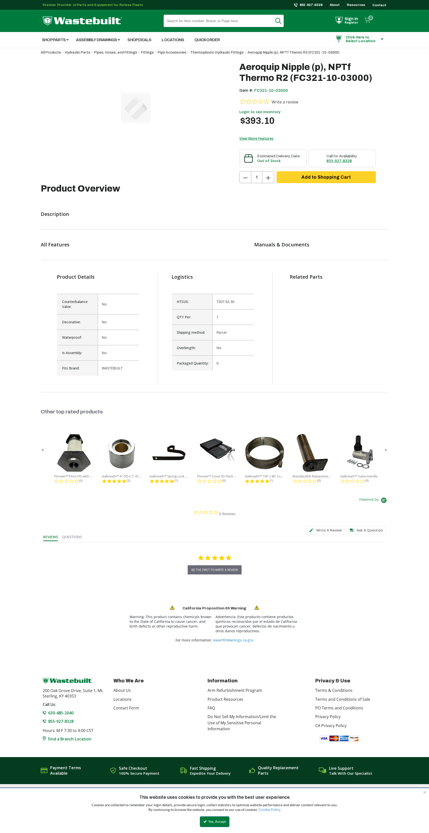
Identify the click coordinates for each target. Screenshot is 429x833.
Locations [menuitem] (173, 40)
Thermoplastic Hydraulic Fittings (217, 52)
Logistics (182, 276)
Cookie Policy (269, 810)
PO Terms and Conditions (339, 708)
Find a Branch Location (69, 739)
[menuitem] (53, 40)
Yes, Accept (217, 822)
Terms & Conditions (334, 690)
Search (281, 21)
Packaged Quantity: (193, 363)
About (335, 5)
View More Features (256, 138)
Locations (122, 699)
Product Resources (225, 699)
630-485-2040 (60, 713)
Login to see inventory (260, 111)
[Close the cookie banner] (425, 792)
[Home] (82, 21)
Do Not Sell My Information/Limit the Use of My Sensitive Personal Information (242, 723)
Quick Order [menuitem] (207, 40)
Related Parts (306, 276)
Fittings (147, 52)
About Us (122, 690)
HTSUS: (183, 301)
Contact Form (126, 708)
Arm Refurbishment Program (235, 690)
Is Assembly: (72, 352)
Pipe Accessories (172, 52)
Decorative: (71, 322)
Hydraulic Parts (77, 52)
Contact (379, 5)
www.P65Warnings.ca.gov (233, 640)
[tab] (325, 530)
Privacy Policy (328, 716)
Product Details (76, 276)
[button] (43, 450)
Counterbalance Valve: (75, 304)
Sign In (351, 19)
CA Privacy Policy (331, 725)
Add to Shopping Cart (326, 177)
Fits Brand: (70, 368)
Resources (356, 5)
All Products (51, 52)
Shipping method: (191, 332)
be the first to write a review (214, 570)
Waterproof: (72, 337)
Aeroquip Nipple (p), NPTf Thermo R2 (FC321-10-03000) (293, 52)
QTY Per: (184, 317)
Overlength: (186, 347)
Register (351, 22)
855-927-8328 (311, 5)
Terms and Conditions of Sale (342, 699)
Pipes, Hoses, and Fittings (115, 52)
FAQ (211, 708)
